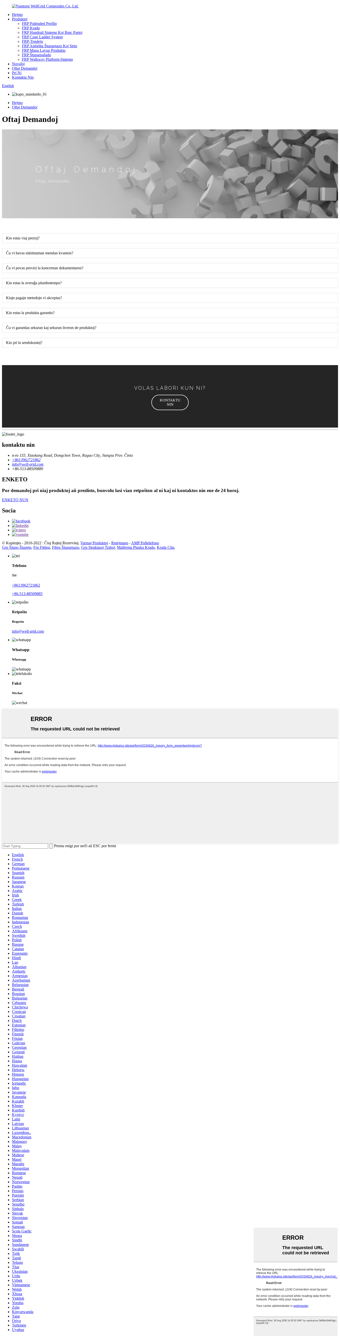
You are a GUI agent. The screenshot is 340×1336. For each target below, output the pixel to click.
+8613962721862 (26, 585)
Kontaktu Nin (23, 77)
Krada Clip (165, 547)
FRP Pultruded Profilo (39, 23)
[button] (170, 402)
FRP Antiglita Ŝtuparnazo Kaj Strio (49, 46)
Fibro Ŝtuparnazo (65, 547)
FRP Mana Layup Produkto (43, 50)
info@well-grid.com (28, 631)
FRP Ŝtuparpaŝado (36, 55)
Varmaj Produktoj (94, 543)
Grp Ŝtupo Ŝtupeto (16, 547)
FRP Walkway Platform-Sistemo (47, 59)
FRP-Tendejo (32, 41)
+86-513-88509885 (27, 594)
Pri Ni (16, 73)
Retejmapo (119, 543)
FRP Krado (31, 28)
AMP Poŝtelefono (145, 543)
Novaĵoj (18, 64)
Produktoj (19, 19)
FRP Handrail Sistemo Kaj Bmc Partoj (52, 32)
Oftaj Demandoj (24, 68)
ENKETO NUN (15, 500)
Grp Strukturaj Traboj (98, 547)
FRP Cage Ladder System (42, 37)
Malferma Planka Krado (136, 547)
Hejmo (17, 14)
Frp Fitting (41, 547)
